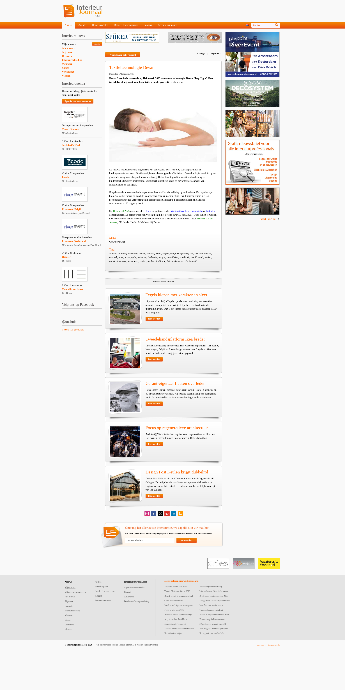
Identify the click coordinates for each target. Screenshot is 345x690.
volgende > (215, 53)
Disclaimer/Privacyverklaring (136, 601)
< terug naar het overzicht (123, 54)
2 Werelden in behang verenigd (212, 624)
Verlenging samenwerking (210, 586)
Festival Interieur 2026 (174, 610)
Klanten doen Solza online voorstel (179, 628)
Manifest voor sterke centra (211, 605)
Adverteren (129, 596)
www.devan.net (117, 241)
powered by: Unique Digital (268, 645)
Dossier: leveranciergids (126, 25)
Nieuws (68, 25)
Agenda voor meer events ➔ (78, 101)
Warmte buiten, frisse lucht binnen (213, 591)
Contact (127, 592)
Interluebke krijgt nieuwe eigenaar (178, 605)
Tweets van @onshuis (73, 329)
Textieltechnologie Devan (131, 67)
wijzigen (97, 44)
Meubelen (67, 64)
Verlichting (68, 72)
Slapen (65, 68)
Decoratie (67, 56)
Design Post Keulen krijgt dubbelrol (177, 472)
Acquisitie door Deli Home (175, 619)
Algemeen (67, 52)
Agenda (82, 25)
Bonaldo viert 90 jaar (173, 633)
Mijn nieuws (68, 44)
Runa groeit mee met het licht (211, 633)
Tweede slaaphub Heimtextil (211, 610)
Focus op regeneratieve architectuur (177, 427)
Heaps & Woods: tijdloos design (178, 614)
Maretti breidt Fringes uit (175, 624)
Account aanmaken (167, 25)
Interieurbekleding (72, 60)
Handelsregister (100, 25)
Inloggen (148, 25)
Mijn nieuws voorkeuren (75, 592)
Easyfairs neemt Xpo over (175, 586)
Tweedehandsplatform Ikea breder (175, 339)
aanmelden (186, 540)
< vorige (201, 53)
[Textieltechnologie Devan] (163, 125)
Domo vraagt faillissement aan (212, 619)
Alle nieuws (68, 48)
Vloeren (66, 75)
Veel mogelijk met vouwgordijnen (213, 628)
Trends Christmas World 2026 (177, 591)
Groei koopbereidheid (173, 600)
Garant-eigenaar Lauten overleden (175, 383)
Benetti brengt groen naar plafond (178, 596)
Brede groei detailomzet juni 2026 (213, 596)
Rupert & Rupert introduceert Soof (214, 614)
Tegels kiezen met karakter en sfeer (176, 294)
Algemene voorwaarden (134, 587)
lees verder (154, 319)
